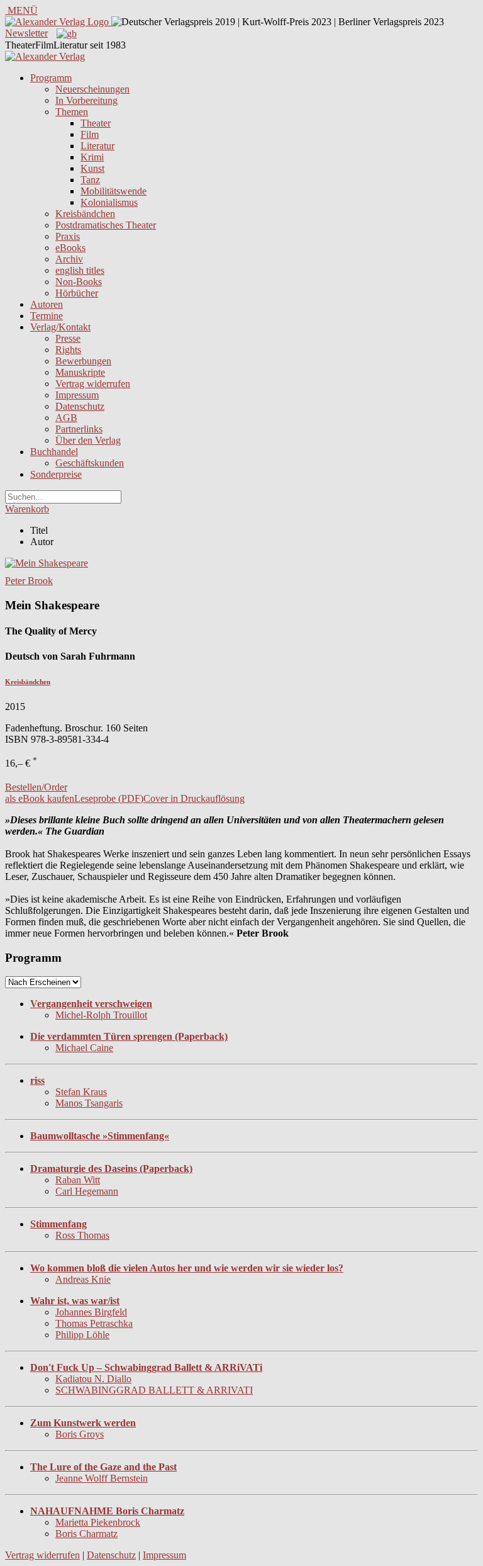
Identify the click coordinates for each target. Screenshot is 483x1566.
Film (89, 134)
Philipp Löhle (82, 1334)
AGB (66, 417)
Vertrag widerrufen (92, 383)
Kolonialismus (109, 202)
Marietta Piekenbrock (97, 1522)
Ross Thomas (82, 1235)
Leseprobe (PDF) (108, 798)
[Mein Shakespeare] (46, 563)
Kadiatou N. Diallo (93, 1378)
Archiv (69, 259)
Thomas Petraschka (94, 1323)
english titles (79, 270)
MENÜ (21, 10)
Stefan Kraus (81, 1091)
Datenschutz (79, 406)
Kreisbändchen (85, 213)
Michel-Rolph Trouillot (101, 1015)
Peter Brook (29, 580)
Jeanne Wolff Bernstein (101, 1478)
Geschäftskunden (89, 463)
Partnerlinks (79, 429)
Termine (46, 315)
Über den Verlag (88, 440)
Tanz (90, 179)
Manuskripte (80, 372)
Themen (71, 111)
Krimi (92, 157)
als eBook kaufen (39, 798)
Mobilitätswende (113, 191)
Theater (95, 123)
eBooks (70, 247)
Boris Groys (79, 1434)
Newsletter (26, 33)
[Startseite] (45, 56)
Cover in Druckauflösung (194, 798)
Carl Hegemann (86, 1191)
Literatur (97, 145)
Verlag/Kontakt (60, 327)
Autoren (46, 304)
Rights (68, 349)
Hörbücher (76, 293)
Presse (67, 338)
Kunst (92, 168)
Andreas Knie (83, 1279)
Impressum (77, 395)
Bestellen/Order (36, 787)
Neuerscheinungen (92, 89)
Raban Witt (77, 1179)
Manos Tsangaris (89, 1103)
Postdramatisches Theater (105, 225)
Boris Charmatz (86, 1533)
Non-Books (78, 281)
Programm (51, 77)
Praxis (67, 236)
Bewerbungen (83, 361)
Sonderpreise (56, 474)
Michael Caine (84, 1047)
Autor (41, 541)
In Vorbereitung (86, 100)
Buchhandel (54, 451)
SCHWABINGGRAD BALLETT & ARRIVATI (154, 1390)
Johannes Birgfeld (91, 1312)
